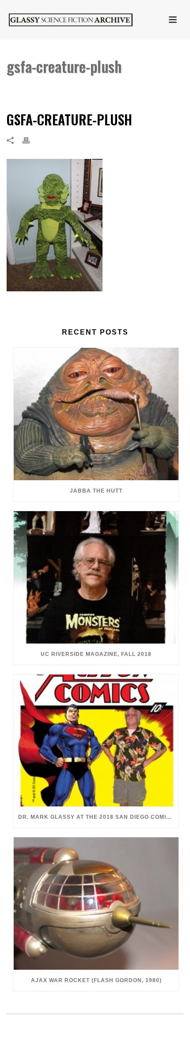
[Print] (30, 140)
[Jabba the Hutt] (96, 414)
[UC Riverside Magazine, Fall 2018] (96, 577)
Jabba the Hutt (96, 491)
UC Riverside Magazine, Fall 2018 (96, 654)
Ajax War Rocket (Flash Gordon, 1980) (96, 980)
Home (13, 89)
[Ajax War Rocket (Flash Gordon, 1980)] (96, 903)
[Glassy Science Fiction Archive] (62, 20)
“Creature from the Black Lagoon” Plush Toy (95, 89)
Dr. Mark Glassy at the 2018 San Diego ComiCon (98, 817)
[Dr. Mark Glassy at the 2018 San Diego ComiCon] (96, 740)
